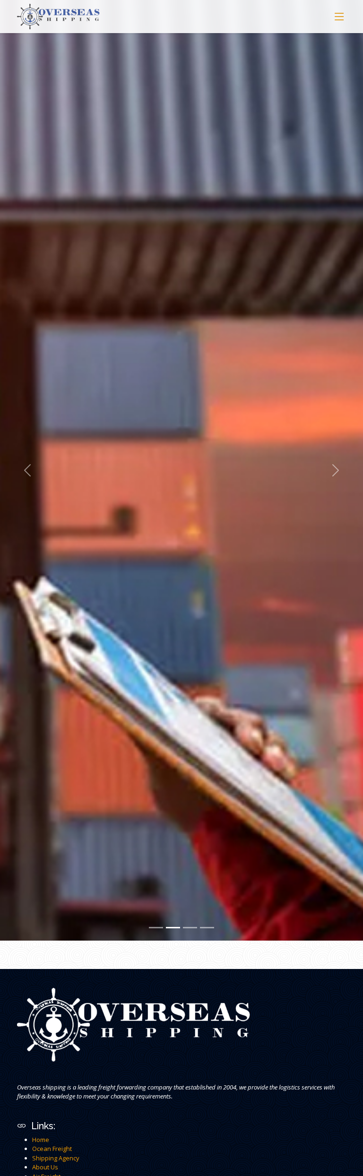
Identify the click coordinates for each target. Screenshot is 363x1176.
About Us (45, 1167)
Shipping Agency (55, 1158)
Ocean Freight (52, 1148)
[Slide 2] (173, 927)
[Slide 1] (156, 927)
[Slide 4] (207, 927)
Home (40, 1139)
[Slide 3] (190, 927)
